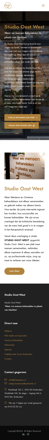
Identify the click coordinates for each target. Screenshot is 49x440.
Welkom (8, 331)
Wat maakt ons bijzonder (15, 335)
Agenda (7, 349)
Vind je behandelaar (13, 340)
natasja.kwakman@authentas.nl (22, 383)
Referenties (9, 344)
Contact (7, 358)
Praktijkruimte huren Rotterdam (18, 354)
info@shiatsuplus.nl (17, 379)
